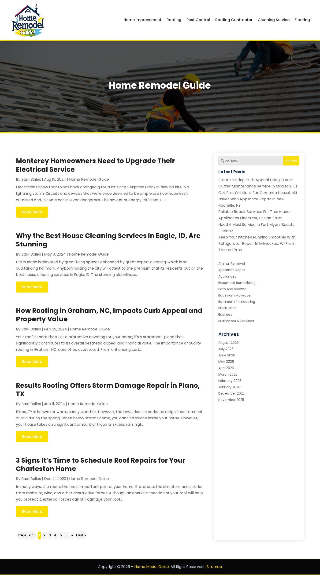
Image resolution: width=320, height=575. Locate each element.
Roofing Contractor (234, 19)
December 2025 (231, 393)
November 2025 (231, 399)
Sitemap (214, 566)
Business (225, 314)
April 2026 (226, 368)
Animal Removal (231, 263)
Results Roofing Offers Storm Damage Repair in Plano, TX (108, 390)
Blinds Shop (227, 308)
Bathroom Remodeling (236, 301)
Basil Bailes (31, 179)
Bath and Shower (232, 289)
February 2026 (230, 380)
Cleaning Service (274, 19)
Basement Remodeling (237, 282)
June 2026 (226, 355)
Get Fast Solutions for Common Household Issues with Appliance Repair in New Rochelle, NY (257, 199)
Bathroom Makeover (235, 295)
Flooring (302, 19)
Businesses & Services (236, 321)
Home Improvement (142, 19)
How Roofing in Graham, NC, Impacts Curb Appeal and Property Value (109, 315)
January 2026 (229, 387)
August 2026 (228, 342)
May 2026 (226, 361)
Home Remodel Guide (89, 179)
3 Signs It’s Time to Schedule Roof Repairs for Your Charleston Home (100, 464)
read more (32, 212)
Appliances (227, 276)
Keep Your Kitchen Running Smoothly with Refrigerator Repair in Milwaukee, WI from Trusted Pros (256, 243)
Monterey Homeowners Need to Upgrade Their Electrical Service (95, 165)
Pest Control (198, 19)
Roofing (174, 19)
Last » (81, 535)
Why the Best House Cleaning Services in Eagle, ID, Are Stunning (108, 240)
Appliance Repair (232, 269)
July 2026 (226, 349)
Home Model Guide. (152, 566)
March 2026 (228, 374)
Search (291, 160)
